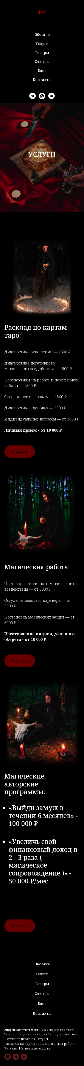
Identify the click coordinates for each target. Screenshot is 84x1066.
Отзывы (42, 61)
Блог (42, 70)
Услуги (42, 43)
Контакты (42, 79)
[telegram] (32, 96)
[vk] (51, 96)
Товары (42, 52)
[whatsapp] (42, 96)
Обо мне (42, 34)
